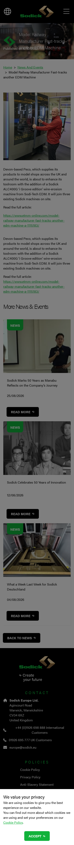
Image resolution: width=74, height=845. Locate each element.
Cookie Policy (13, 822)
